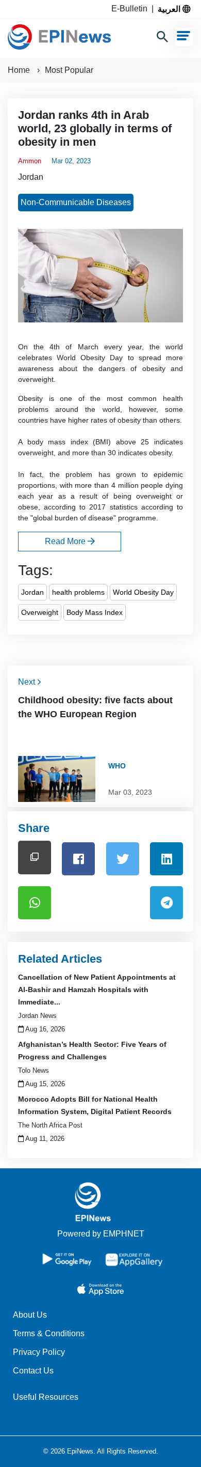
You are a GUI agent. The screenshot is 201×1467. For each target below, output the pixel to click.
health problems (78, 592)
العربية (170, 8)
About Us (30, 1314)
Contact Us (33, 1370)
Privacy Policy (39, 1352)
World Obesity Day (143, 592)
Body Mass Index (94, 612)
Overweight (39, 612)
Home (20, 70)
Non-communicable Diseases (76, 202)
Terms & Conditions (49, 1333)
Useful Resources (45, 1397)
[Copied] (34, 857)
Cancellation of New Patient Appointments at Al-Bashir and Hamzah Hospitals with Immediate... (97, 989)
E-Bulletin (131, 8)
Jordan (30, 177)
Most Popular (69, 70)
